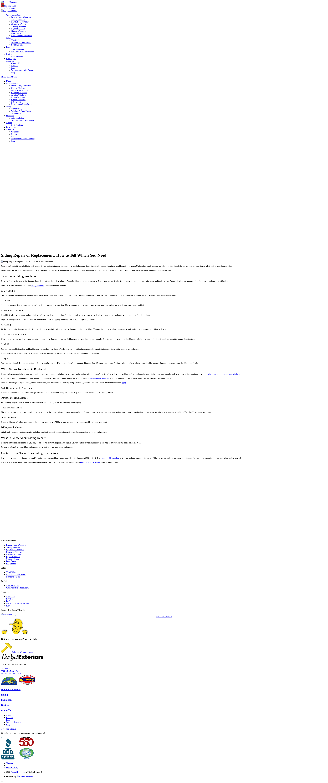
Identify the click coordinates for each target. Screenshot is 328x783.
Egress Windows (18, 29)
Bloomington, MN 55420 (11, 672)
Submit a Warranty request (23, 652)
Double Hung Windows (21, 17)
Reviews (14, 65)
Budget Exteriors (17, 772)
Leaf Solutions (17, 56)
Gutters (9, 54)
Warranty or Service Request (22, 70)
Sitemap (9, 763)
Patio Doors (16, 33)
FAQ (13, 68)
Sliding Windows (18, 19)
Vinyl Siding (16, 40)
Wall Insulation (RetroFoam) (22, 52)
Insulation (10, 47)
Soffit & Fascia (17, 45)
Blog (13, 72)
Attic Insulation (17, 49)
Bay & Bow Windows (20, 22)
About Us (10, 61)
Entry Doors (11, 563)
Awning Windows (18, 26)
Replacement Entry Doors (21, 36)
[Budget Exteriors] (9, 2)
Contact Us (15, 63)
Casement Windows (19, 24)
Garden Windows (18, 31)
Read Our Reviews (164, 617)
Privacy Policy (12, 768)
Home (8, 81)
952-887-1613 (10, 6)
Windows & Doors (13, 15)
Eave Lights (11, 59)
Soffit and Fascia (13, 577)
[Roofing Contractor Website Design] (25, 776)
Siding (8, 38)
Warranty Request (13, 722)
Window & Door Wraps (21, 42)
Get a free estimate (8, 8)
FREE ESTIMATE (9, 77)
